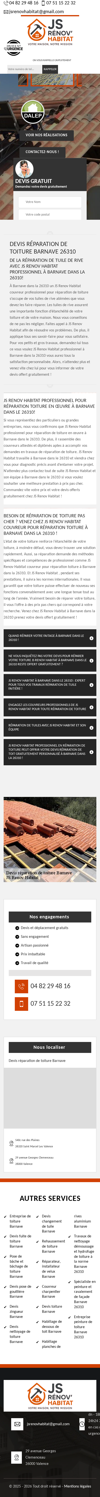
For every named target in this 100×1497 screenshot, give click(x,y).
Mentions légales (77, 1486)
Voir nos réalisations (46, 135)
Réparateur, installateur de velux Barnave (51, 1269)
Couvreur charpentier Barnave (51, 1292)
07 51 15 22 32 (60, 3)
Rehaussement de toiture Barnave (53, 1247)
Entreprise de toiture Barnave (20, 1221)
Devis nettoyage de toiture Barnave (20, 1334)
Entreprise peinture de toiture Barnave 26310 (83, 1327)
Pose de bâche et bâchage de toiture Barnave (19, 1267)
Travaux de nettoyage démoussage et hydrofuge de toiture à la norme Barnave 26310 (84, 1254)
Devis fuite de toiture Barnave (20, 1241)
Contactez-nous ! (42, 152)
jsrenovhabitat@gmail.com (36, 11)
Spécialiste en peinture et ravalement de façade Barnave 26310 (85, 1294)
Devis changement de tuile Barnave (52, 1223)
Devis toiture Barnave (52, 1309)
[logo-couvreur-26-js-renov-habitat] (50, 31)
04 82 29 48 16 (23, 3)
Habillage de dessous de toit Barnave (52, 1327)
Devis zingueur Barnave (16, 1312)
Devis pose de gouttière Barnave (20, 1292)
